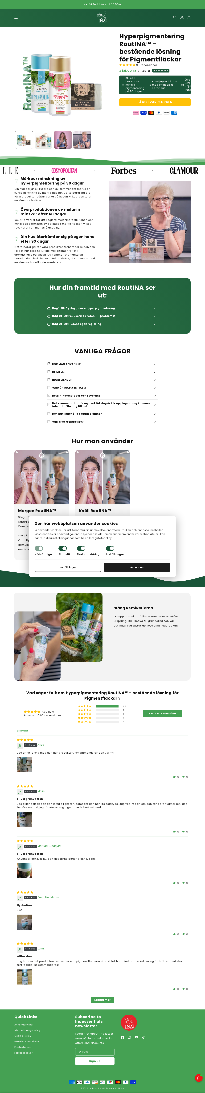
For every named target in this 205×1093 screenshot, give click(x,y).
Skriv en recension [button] (162, 713)
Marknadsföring (88, 554)
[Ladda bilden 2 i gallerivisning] (43, 140)
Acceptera (137, 567)
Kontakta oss (22, 1047)
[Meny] (16, 17)
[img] (25, 740)
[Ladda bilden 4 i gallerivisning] (82, 140)
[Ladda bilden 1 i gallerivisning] (24, 140)
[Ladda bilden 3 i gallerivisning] (63, 140)
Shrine (121, 1088)
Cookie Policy (22, 1035)
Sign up (94, 1061)
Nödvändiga (43, 554)
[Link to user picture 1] (24, 764)
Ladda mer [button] (102, 1000)
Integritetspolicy (100, 538)
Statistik (64, 554)
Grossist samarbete (26, 1041)
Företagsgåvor (23, 1052)
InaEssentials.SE (97, 1088)
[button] (174, 17)
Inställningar (115, 554)
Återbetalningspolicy (27, 1030)
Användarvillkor (23, 1024)
